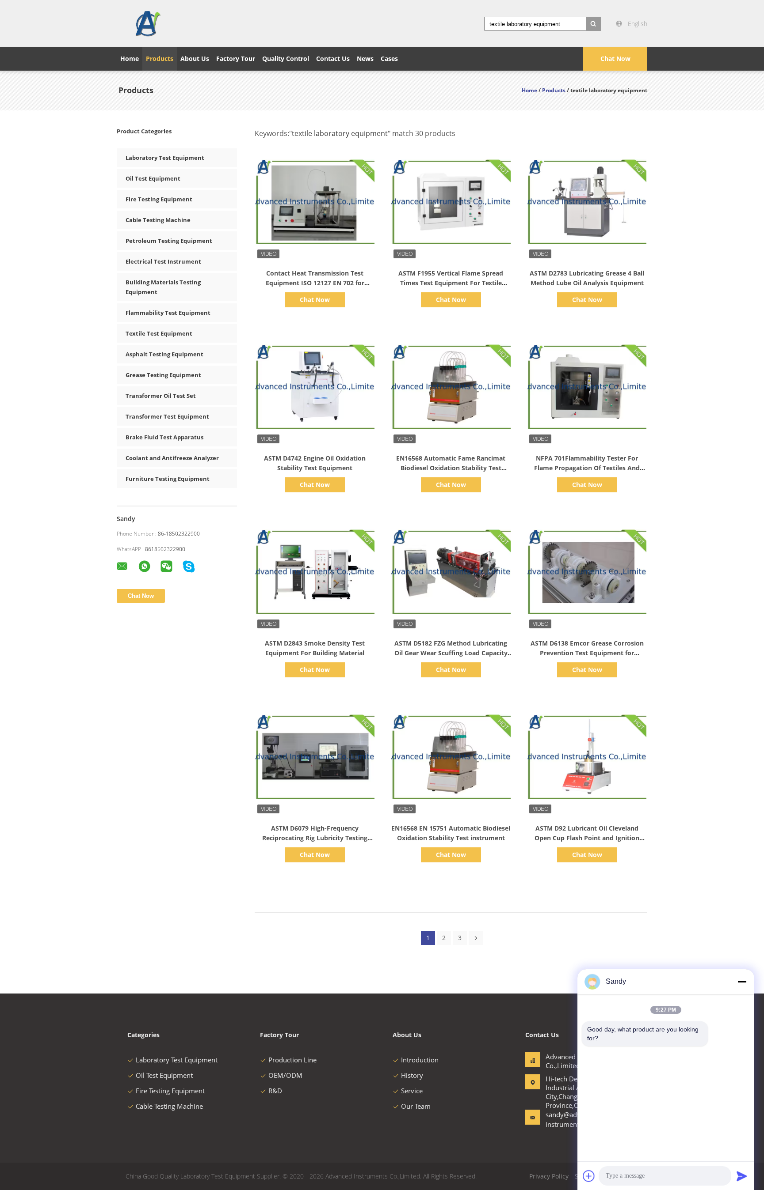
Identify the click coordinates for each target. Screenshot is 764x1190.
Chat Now (615, 58)
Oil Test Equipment (153, 178)
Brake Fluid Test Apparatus (164, 437)
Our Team (416, 1106)
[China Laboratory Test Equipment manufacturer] (147, 23)
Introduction (420, 1059)
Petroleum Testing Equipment (169, 241)
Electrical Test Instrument (163, 261)
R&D (275, 1090)
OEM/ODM (285, 1075)
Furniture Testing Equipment (168, 479)
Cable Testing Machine (158, 220)
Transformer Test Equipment (167, 416)
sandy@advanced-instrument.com (573, 1119)
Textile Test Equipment (159, 333)
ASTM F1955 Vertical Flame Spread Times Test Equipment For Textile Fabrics (450, 283)
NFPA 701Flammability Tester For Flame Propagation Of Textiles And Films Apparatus (587, 468)
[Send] (742, 1176)
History (412, 1075)
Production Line (292, 1059)
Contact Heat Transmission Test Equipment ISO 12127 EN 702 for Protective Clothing (315, 283)
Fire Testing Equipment (159, 199)
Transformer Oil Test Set (161, 396)
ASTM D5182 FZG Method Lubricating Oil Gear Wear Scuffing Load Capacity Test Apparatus (451, 653)
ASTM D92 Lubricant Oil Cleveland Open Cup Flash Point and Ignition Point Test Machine (587, 838)
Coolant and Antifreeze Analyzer (172, 458)
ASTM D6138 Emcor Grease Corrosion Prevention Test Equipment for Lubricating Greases (587, 653)
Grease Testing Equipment (163, 375)
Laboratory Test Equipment (165, 158)
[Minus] (742, 981)
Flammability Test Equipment (168, 313)
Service (412, 1090)
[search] (593, 24)
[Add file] (589, 1176)
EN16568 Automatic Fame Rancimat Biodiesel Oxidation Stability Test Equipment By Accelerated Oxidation (451, 468)
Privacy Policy (549, 1176)
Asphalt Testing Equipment (164, 354)
